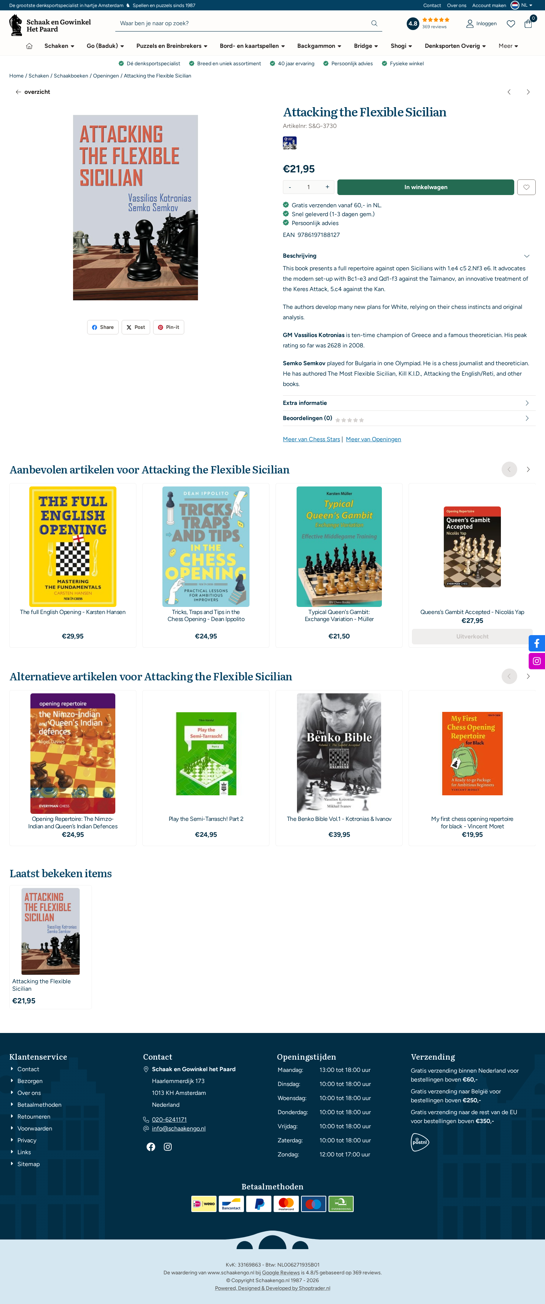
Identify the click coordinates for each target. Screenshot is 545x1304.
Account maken (489, 5)
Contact (432, 5)
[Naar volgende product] (528, 92)
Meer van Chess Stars (311, 439)
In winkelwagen (425, 187)
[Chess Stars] (290, 147)
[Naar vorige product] (509, 92)
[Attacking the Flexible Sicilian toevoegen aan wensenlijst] (526, 187)
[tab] (409, 255)
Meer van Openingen (373, 439)
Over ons (456, 5)
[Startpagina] (29, 46)
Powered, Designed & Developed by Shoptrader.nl (272, 1288)
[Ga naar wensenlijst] (511, 24)
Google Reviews (281, 1273)
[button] (522, 5)
